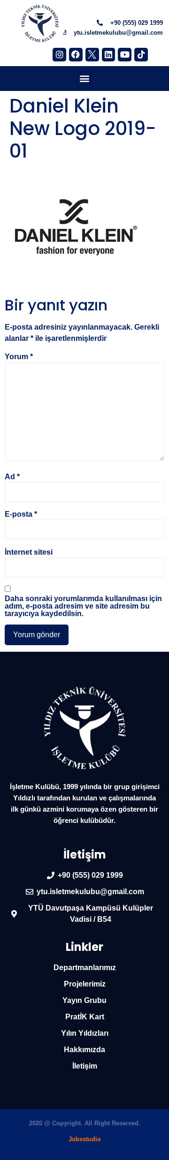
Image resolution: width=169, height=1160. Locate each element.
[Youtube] (124, 54)
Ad (12, 477)
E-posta (21, 514)
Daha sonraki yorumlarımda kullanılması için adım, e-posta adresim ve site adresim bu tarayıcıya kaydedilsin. (83, 606)
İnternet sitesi (29, 552)
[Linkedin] (108, 54)
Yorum (19, 357)
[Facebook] (76, 54)
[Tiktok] (141, 54)
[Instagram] (59, 54)
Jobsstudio (85, 1139)
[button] (84, 78)
